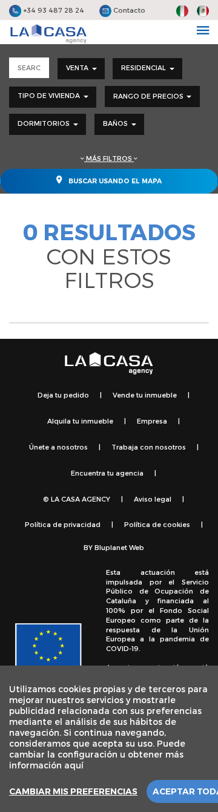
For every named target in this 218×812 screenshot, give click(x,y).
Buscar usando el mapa (114, 181)
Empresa (152, 421)
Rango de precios (149, 96)
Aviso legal (152, 499)
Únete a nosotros (58, 447)
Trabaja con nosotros (148, 447)
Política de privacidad (63, 524)
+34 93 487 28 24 (52, 10)
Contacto (128, 10)
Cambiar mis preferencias (73, 791)
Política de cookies (157, 524)
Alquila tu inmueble (80, 421)
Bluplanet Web (119, 547)
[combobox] (81, 68)
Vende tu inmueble (145, 395)
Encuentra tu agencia (107, 473)
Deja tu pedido (63, 395)
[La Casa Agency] (48, 34)
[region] (109, 739)
